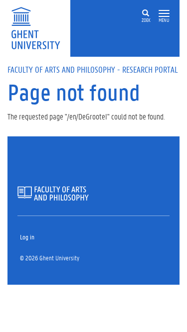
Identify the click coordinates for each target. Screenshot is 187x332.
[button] (164, 13)
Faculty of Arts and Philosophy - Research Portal (92, 69)
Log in (27, 236)
